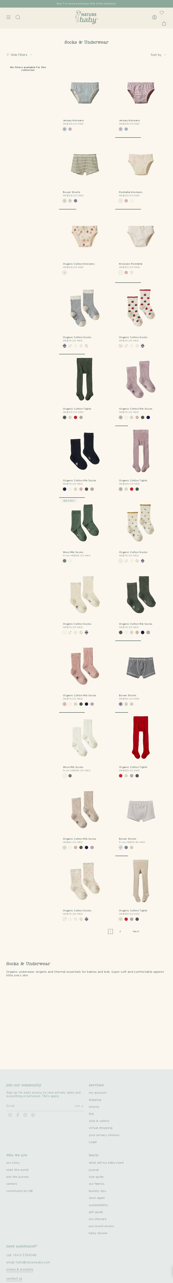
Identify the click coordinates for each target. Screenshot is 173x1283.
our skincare (98, 1219)
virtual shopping (101, 1128)
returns (94, 1106)
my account (98, 1092)
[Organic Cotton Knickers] (85, 234)
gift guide (96, 1212)
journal (94, 1169)
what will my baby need (106, 1162)
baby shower (98, 1233)
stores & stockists (19, 1269)
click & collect (99, 1121)
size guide (96, 1176)
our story (13, 1162)
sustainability (98, 1205)
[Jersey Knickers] (85, 91)
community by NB (19, 1191)
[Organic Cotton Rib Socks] (141, 379)
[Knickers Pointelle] (141, 234)
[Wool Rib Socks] (85, 523)
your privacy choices (104, 1135)
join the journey (17, 1176)
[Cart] (164, 23)
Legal (93, 1142)
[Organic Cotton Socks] (85, 308)
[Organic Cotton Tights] (85, 379)
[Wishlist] (161, 12)
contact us (14, 1278)
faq (91, 1113)
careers (11, 1183)
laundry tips (97, 1191)
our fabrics (97, 1183)
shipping (95, 1099)
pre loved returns (101, 1226)
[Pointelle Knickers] (141, 163)
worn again (97, 1198)
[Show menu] (8, 17)
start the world (17, 1169)
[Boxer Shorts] (85, 163)
